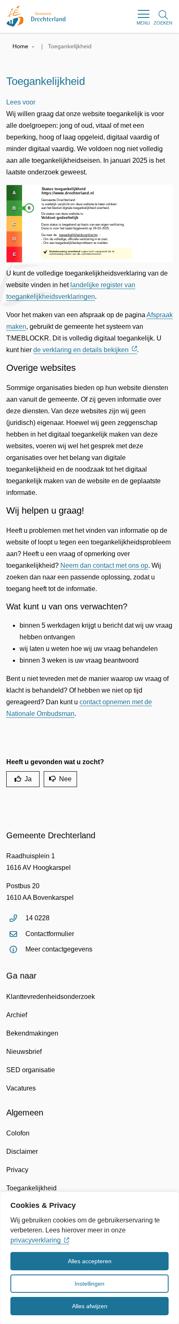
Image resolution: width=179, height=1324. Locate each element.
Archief (16, 1014)
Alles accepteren (90, 1261)
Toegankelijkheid (31, 1188)
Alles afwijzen (89, 1306)
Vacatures (21, 1088)
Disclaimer (22, 1151)
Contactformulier (49, 933)
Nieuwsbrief (24, 1051)
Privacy (17, 1169)
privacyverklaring (35, 1240)
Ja (28, 778)
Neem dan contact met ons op (104, 565)
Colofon (18, 1133)
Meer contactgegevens (58, 949)
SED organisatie (30, 1069)
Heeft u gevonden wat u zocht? (55, 761)
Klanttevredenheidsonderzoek (50, 996)
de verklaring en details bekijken (81, 349)
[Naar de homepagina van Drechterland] (36, 16)
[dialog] (89, 1258)
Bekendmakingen (32, 1033)
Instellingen (89, 1283)
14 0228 (37, 918)
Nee (65, 778)
